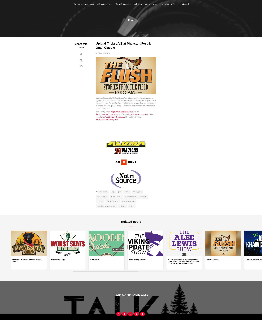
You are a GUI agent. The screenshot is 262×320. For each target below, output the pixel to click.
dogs (112, 192)
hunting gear (137, 192)
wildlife (131, 206)
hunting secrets (116, 196)
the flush (100, 201)
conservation (103, 192)
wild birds (122, 206)
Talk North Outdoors (122, 4)
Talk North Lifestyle (141, 4)
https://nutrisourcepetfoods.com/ (113, 117)
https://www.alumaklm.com (121, 112)
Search (186, 4)
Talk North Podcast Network (83, 4)
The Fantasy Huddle (168, 4)
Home (155, 4)
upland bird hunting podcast (106, 206)
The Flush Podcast (113, 201)
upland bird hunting (128, 201)
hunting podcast (102, 196)
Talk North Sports (103, 4)
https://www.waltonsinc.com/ (107, 114)
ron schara (143, 196)
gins (119, 192)
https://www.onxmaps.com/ (138, 114)
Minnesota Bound (130, 196)
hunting (126, 192)
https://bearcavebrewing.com (107, 119)
